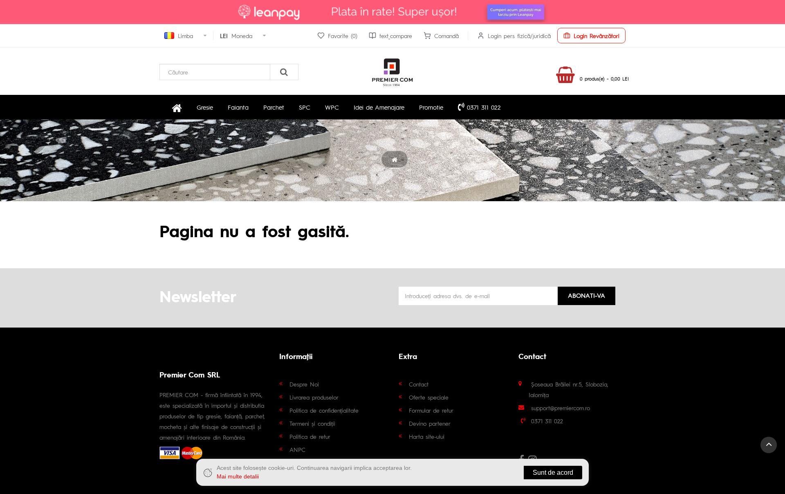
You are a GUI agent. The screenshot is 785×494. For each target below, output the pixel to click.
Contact (418, 384)
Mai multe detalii (238, 476)
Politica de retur (309, 436)
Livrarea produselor (314, 397)
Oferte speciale (429, 397)
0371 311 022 (482, 107)
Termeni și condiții (312, 423)
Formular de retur (431, 410)
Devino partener (430, 423)
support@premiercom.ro (560, 407)
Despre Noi (304, 384)
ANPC (297, 449)
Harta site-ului (426, 436)
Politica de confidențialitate (324, 410)
